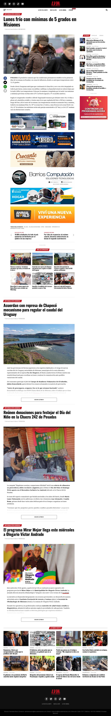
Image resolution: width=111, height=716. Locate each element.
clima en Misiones (35, 226)
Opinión (71, 9)
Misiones (48, 226)
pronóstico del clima (17, 228)
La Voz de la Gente (43, 10)
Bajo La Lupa (53, 10)
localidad (65, 593)
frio (43, 226)
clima (26, 226)
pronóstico (56, 226)
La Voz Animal (62, 10)
